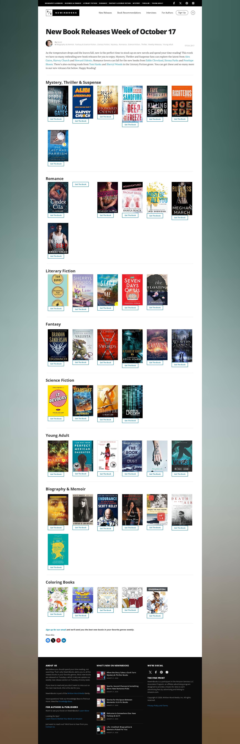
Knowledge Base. (65, 701)
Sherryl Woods (114, 64)
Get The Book (56, 119)
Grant (59, 42)
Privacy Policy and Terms (158, 705)
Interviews (151, 12)
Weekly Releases (155, 44)
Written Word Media (76, 693)
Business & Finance (73, 3)
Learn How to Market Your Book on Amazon (64, 718)
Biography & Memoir (54, 3)
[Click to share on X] (53, 640)
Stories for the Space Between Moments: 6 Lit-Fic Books (119, 700)
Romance (103, 3)
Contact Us (50, 727)
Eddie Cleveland (154, 60)
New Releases (105, 12)
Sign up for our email (56, 629)
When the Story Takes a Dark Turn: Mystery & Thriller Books (121, 673)
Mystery (136, 3)
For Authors (167, 12)
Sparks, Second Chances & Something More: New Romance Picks (122, 687)
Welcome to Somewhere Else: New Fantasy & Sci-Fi (121, 714)
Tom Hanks (95, 64)
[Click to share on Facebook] (48, 640)
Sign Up (182, 12)
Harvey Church (61, 60)
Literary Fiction (90, 3)
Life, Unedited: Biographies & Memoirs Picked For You (119, 728)
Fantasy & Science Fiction (120, 3)
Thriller (146, 3)
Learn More (84, 710)
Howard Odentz (83, 60)
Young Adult (157, 3)
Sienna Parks (171, 60)
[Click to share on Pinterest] (58, 640)
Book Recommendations (129, 12)
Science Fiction (134, 44)
